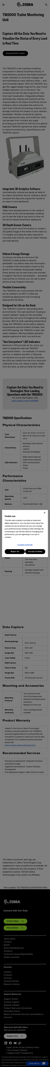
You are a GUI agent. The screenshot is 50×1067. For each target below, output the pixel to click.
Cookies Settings (25, 545)
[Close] (44, 513)
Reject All (15, 551)
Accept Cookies (35, 551)
